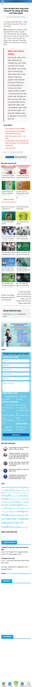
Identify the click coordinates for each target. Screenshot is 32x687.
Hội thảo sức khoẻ (7, 502)
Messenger (22, 686)
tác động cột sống (21, 515)
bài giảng (23, 487)
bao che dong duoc (10, 487)
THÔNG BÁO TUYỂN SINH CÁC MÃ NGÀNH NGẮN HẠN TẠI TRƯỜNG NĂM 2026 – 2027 (18, 477)
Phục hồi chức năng (17, 508)
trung (11, 515)
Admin (23, 17)
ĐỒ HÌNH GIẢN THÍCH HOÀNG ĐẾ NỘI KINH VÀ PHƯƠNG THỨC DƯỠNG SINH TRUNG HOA (17, 143)
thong (20, 511)
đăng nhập (14, 314)
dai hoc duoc (15, 496)
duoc (10, 499)
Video (24, 157)
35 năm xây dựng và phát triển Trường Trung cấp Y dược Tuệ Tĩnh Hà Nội (19, 464)
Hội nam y (25, 499)
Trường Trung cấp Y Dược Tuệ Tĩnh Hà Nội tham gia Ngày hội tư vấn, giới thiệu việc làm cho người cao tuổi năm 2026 (19, 456)
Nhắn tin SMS (28, 686)
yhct (9, 522)
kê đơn (22, 502)
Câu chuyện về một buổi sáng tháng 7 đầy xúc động (19, 448)
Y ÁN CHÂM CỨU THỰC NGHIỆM (15, 128)
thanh (15, 511)
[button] (3, 4)
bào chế (8, 490)
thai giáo (7, 511)
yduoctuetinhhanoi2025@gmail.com (18, 573)
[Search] (28, 4)
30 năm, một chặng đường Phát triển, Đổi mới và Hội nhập (7, 298)
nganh (19, 505)
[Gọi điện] (16, 683)
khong (16, 502)
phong (7, 508)
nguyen (26, 505)
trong (4, 515)
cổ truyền (6, 496)
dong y (4, 499)
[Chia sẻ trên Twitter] (11, 152)
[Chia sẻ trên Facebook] (8, 152)
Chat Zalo (10, 686)
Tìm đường (3, 686)
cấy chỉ (27, 493)
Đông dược (15, 527)
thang (11, 511)
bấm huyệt (16, 490)
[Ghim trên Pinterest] (17, 152)
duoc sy (19, 499)
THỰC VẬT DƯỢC (10, 148)
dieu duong (23, 496)
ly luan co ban (8, 505)
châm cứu (19, 493)
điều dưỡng (24, 527)
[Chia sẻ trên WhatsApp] (4, 152)
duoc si (15, 499)
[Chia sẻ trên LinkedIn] (21, 152)
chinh (14, 493)
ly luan (26, 502)
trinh (26, 512)
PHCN (2, 508)
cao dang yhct (9, 493)
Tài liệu (18, 157)
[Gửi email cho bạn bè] (14, 152)
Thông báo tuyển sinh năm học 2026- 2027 (19, 470)
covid (23, 493)
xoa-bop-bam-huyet (12, 519)
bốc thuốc (23, 490)
